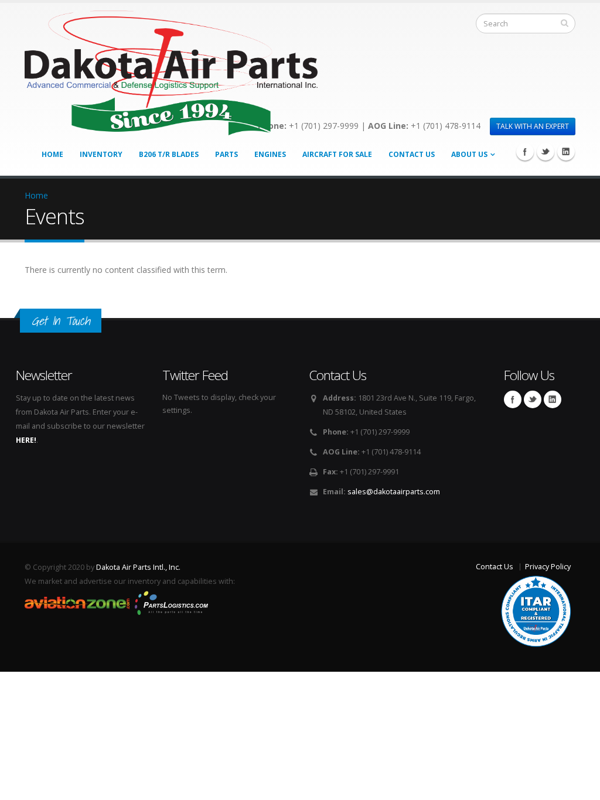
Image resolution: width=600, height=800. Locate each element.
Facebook (525, 151)
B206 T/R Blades (169, 154)
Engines (270, 154)
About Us (469, 154)
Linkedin (566, 151)
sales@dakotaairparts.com (393, 492)
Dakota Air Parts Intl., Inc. (138, 567)
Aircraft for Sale (337, 154)
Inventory (101, 154)
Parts (226, 154)
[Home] (171, 70)
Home (52, 154)
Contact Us (411, 154)
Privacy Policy (548, 567)
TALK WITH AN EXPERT (532, 126)
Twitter (545, 151)
